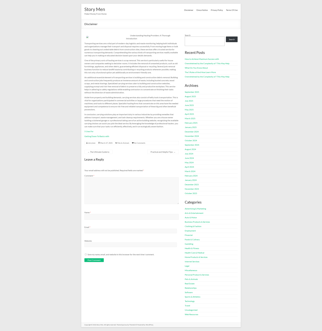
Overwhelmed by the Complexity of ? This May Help (207, 63)
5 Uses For (88, 131)
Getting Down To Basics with (96, 136)
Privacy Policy (217, 10)
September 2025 (192, 92)
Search (188, 35)
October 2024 (191, 140)
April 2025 (189, 114)
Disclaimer (188, 10)
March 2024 (190, 171)
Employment (190, 230)
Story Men (94, 9)
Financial (189, 235)
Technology (190, 301)
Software (189, 292)
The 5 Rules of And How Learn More (200, 72)
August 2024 (190, 149)
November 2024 (192, 136)
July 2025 (189, 101)
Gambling (189, 244)
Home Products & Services (196, 257)
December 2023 (192, 184)
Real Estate (189, 283)
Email (87, 227)
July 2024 (189, 153)
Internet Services (192, 261)
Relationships (191, 288)
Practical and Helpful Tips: (163, 152)
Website (88, 241)
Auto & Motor (191, 217)
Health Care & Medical (194, 252)
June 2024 (189, 158)
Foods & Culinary (192, 239)
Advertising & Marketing (195, 208)
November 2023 (192, 189)
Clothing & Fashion (193, 226)
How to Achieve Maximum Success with (202, 59)
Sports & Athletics (192, 297)
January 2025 (191, 127)
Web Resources (191, 314)
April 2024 (189, 167)
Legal (187, 266)
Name (87, 212)
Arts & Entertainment (194, 213)
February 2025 (191, 123)
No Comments (139, 143)
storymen (91, 143)
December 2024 (192, 131)
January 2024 (191, 180)
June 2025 (189, 105)
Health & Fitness (192, 248)
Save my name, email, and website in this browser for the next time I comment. (121, 254)
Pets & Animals (123, 143)
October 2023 (191, 193)
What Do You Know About (196, 68)
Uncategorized (191, 310)
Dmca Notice (202, 10)
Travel (187, 305)
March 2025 (190, 118)
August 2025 (190, 96)
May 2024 (189, 162)
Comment (89, 175)
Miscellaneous (191, 270)
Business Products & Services (197, 222)
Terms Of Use (232, 10)
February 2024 (191, 175)
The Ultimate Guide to (98, 152)
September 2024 (192, 145)
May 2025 (189, 109)
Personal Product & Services (197, 274)
